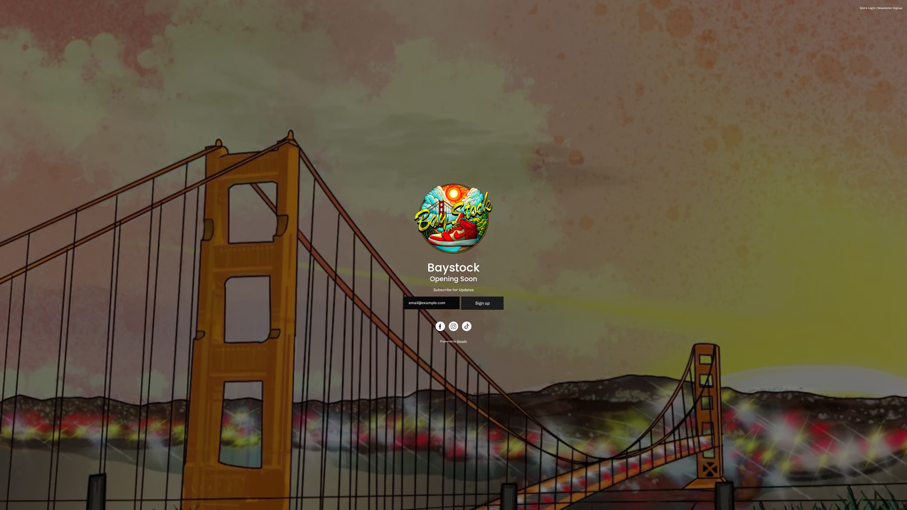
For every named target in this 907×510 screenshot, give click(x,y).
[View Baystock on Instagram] (453, 326)
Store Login (867, 8)
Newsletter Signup (889, 8)
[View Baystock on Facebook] (440, 326)
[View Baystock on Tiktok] (466, 326)
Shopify (462, 341)
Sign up (482, 303)
